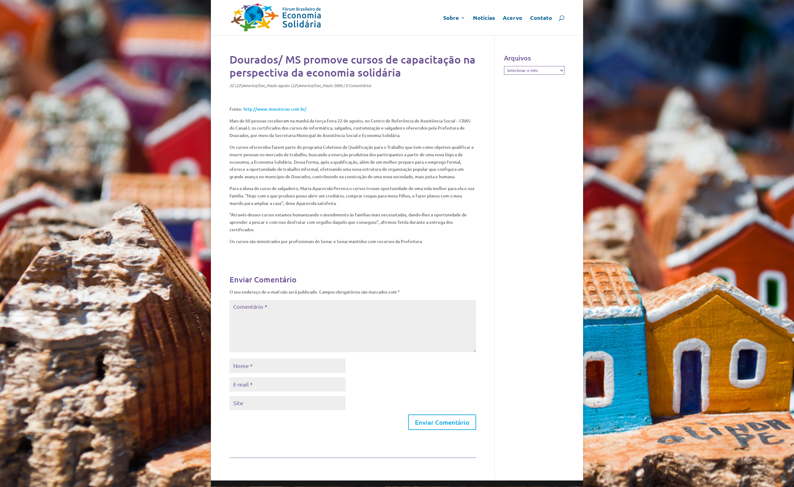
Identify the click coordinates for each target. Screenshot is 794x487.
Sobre (451, 18)
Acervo (512, 18)
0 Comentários (358, 85)
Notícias (484, 18)
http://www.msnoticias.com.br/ (274, 109)
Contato (541, 18)
